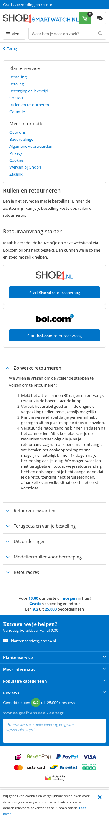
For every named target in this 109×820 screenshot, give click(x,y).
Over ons (17, 132)
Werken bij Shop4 (25, 167)
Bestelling (18, 77)
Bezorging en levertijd (28, 91)
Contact (16, 97)
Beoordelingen (22, 139)
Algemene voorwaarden (30, 146)
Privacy (15, 153)
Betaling (16, 84)
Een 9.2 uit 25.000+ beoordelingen (33, 4)
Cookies (16, 160)
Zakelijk (16, 174)
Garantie (17, 111)
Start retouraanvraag (54, 292)
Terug (12, 48)
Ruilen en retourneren (29, 104)
